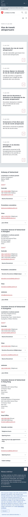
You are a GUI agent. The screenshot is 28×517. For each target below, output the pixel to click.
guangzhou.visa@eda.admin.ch (9, 355)
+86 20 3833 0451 (6, 368)
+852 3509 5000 (5, 418)
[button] (25, 469)
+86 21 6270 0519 (6, 254)
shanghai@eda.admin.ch (8, 259)
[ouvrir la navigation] (26, 12)
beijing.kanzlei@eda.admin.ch (9, 208)
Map (2, 412)
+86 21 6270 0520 (6, 255)
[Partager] (26, 18)
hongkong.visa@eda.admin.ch (9, 451)
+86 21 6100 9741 (6, 216)
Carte (2, 184)
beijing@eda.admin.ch (7, 194)
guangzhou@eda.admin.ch (8, 332)
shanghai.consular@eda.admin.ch (10, 278)
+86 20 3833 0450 (6, 329)
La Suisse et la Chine (10, 12)
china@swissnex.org (6, 295)
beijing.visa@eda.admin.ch (8, 218)
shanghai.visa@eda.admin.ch (9, 287)
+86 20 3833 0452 (6, 346)
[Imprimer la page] (23, 18)
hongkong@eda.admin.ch (8, 422)
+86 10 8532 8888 (6, 191)
